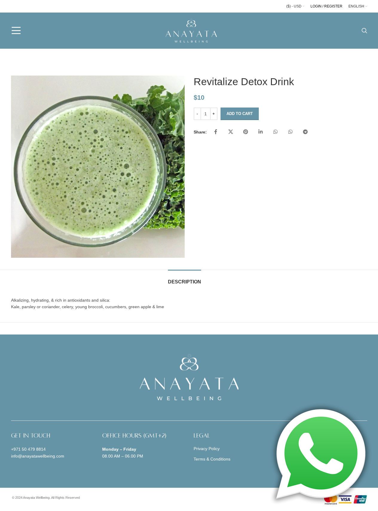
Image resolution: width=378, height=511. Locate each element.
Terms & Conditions (212, 459)
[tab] (184, 279)
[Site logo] (191, 30)
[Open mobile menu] (16, 30)
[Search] (364, 30)
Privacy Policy (207, 448)
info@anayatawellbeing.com (37, 456)
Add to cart (240, 113)
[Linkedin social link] (261, 132)
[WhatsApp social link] (275, 132)
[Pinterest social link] (246, 132)
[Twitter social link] (231, 132)
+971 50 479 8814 (28, 449)
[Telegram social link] (305, 132)
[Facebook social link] (216, 132)
